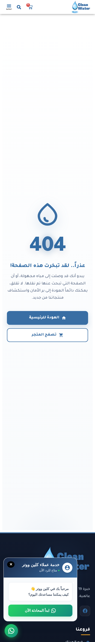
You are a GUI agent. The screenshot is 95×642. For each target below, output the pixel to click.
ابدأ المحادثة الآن (37, 610)
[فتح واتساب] (11, 630)
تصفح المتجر (44, 335)
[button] (19, 7)
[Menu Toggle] (9, 5)
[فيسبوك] (85, 611)
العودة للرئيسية (44, 318)
